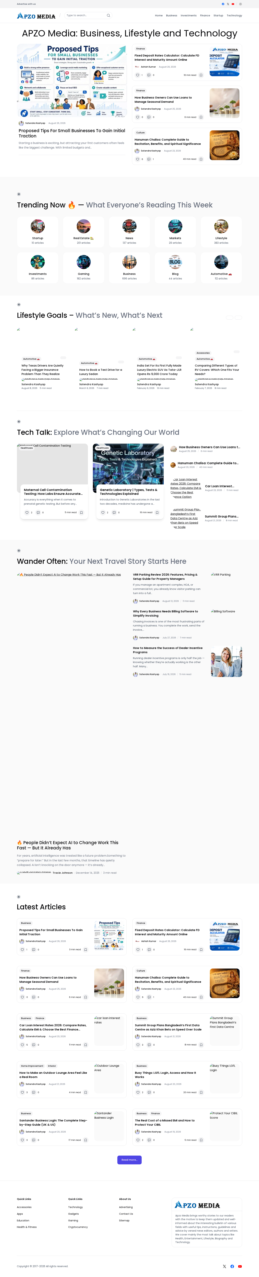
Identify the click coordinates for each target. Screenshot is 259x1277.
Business (26, 923)
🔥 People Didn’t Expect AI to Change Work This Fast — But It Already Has (67, 845)
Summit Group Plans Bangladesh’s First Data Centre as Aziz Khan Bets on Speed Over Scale (220, 516)
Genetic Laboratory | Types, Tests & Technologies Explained (128, 492)
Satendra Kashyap (35, 123)
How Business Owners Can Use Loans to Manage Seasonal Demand (163, 100)
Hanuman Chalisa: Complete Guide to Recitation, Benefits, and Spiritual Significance (168, 142)
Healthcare (27, 447)
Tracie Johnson (63, 873)
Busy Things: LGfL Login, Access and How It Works (165, 1075)
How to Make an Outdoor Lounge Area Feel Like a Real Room (53, 1075)
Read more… (129, 1160)
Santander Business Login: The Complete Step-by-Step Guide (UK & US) (53, 1122)
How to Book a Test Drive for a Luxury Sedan (100, 372)
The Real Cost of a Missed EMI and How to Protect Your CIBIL (165, 1122)
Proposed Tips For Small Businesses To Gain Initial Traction (72, 133)
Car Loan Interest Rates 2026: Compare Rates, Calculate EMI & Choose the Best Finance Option (222, 486)
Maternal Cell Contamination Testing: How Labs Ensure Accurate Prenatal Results (52, 492)
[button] (240, 4)
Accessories (203, 352)
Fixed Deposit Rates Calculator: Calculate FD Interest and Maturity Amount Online (167, 57)
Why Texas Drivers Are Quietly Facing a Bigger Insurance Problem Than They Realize (42, 370)
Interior (52, 1065)
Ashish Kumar (148, 66)
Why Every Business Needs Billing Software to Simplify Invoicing (165, 613)
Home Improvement (32, 1065)
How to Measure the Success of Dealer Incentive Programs (168, 650)
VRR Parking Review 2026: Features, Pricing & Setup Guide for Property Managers (165, 577)
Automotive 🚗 (31, 358)
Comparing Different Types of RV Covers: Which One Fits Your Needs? (217, 370)
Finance (140, 48)
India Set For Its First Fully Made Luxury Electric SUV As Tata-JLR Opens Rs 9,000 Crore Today (159, 370)
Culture (140, 132)
